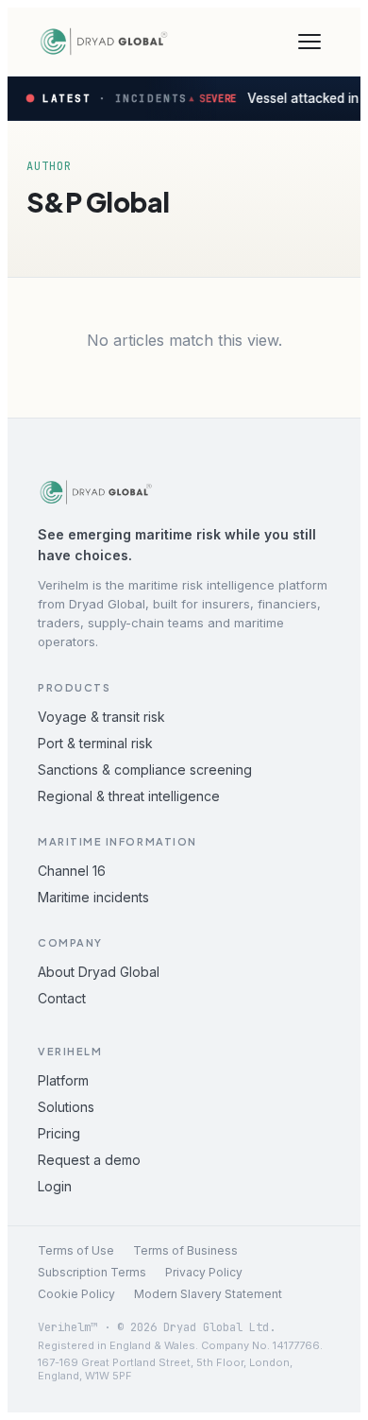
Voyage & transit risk (101, 717)
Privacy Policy (204, 1272)
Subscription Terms (92, 1272)
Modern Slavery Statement (208, 1294)
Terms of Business (185, 1250)
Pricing (59, 1133)
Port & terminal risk (95, 743)
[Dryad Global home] (104, 41)
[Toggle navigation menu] (309, 41)
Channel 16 (72, 871)
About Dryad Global (98, 972)
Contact (62, 998)
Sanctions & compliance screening (145, 769)
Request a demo (89, 1160)
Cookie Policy (76, 1294)
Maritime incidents (93, 897)
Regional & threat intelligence (129, 796)
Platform (63, 1080)
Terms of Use (76, 1250)
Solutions (66, 1107)
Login (55, 1186)
